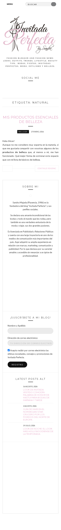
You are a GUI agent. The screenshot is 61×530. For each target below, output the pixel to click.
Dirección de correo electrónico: (23, 338)
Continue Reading (47, 168)
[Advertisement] (30, 477)
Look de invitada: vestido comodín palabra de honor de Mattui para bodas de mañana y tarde (36, 394)
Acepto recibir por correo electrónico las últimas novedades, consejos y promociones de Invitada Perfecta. (30, 354)
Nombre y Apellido (17, 325)
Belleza (23, 132)
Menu (9, 4)
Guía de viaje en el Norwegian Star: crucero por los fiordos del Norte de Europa (36, 414)
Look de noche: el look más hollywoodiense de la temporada (38, 431)
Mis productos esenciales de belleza (30, 119)
